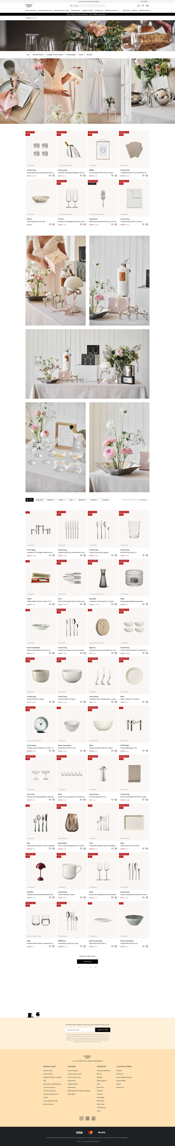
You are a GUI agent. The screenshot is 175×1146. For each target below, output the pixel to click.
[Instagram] (87, 1118)
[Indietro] (25, 55)
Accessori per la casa (45, 10)
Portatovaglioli (71, 54)
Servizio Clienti (47, 1070)
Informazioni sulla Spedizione (52, 1084)
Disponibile (39, 500)
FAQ (44, 1080)
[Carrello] (147, 6)
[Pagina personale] (138, 6)
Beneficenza (120, 1087)
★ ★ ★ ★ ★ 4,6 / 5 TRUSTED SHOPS (89, 1)
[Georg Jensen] (153, 91)
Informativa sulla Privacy (50, 1094)
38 (91, 967)
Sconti (99, 1111)
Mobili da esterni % (111, 10)
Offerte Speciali (144, 10)
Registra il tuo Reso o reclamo (52, 1077)
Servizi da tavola (31, 10)
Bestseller (100, 1090)
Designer (105, 500)
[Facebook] (81, 1118)
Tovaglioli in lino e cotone (55, 54)
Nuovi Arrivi (126, 10)
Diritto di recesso (48, 1104)
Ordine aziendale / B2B (50, 1101)
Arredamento (99, 10)
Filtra (30, 500)
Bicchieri (89, 54)
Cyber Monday (101, 1107)
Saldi (98, 1084)
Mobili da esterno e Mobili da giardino (79, 1090)
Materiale (82, 500)
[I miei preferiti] (143, 6)
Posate (81, 54)
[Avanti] (149, 55)
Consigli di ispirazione (103, 1070)
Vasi (28, 54)
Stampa (118, 1084)
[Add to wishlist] (49, 175)
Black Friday (100, 1104)
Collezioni (94, 500)
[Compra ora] (53, 175)
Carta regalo (71, 1094)
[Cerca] (71, 5)
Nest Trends (100, 1101)
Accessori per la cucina (61, 10)
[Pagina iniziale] (29, 5)
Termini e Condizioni (49, 1090)
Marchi (61, 500)
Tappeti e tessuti (87, 10)
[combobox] (145, 1)
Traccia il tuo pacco (49, 1087)
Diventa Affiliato (121, 1080)
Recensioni (119, 1074)
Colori (71, 500)
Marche (134, 10)
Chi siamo (119, 1070)
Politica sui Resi (48, 1074)
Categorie (50, 500)
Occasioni (28, 18)
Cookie (45, 1097)
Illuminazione (75, 10)
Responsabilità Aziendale (124, 1077)
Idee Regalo (100, 1097)
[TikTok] (94, 1118)
